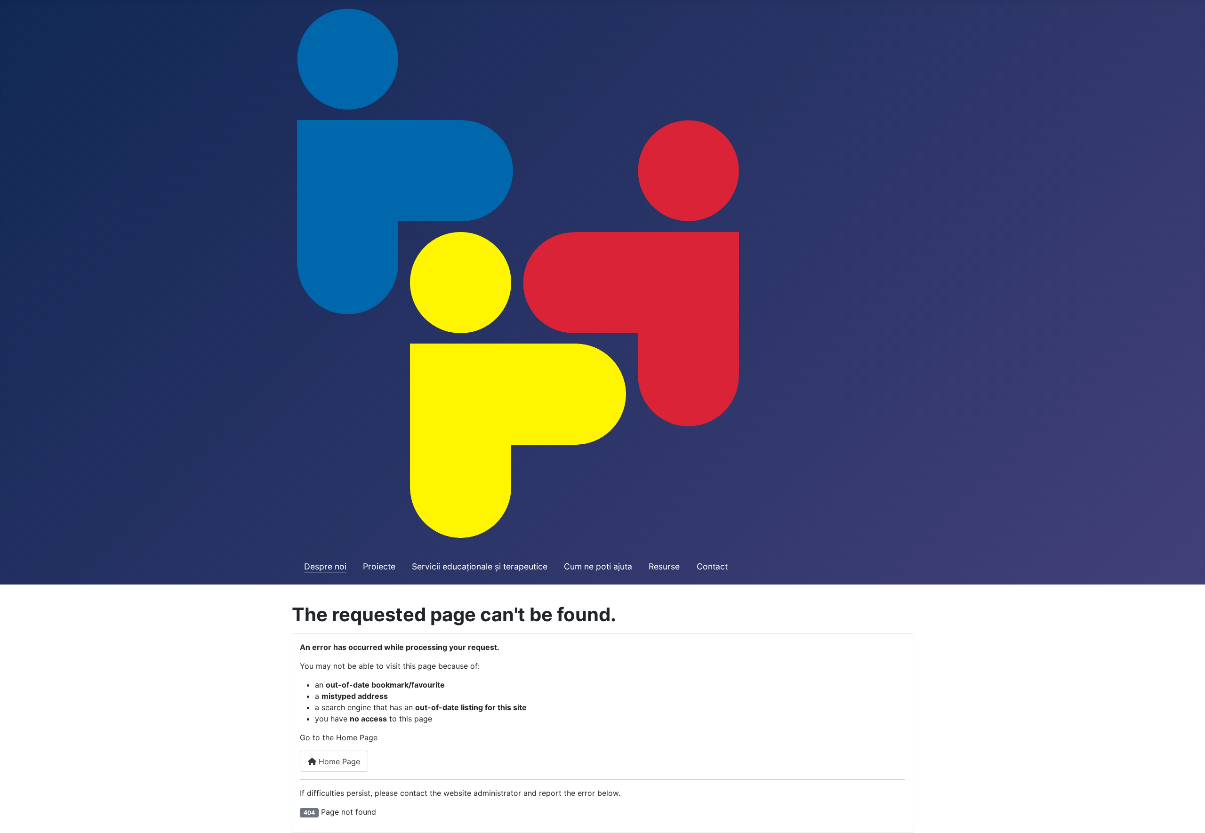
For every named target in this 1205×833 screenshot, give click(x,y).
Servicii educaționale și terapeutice (479, 566)
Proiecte (379, 566)
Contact (712, 566)
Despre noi (325, 566)
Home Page (338, 761)
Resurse (664, 566)
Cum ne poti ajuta (598, 566)
